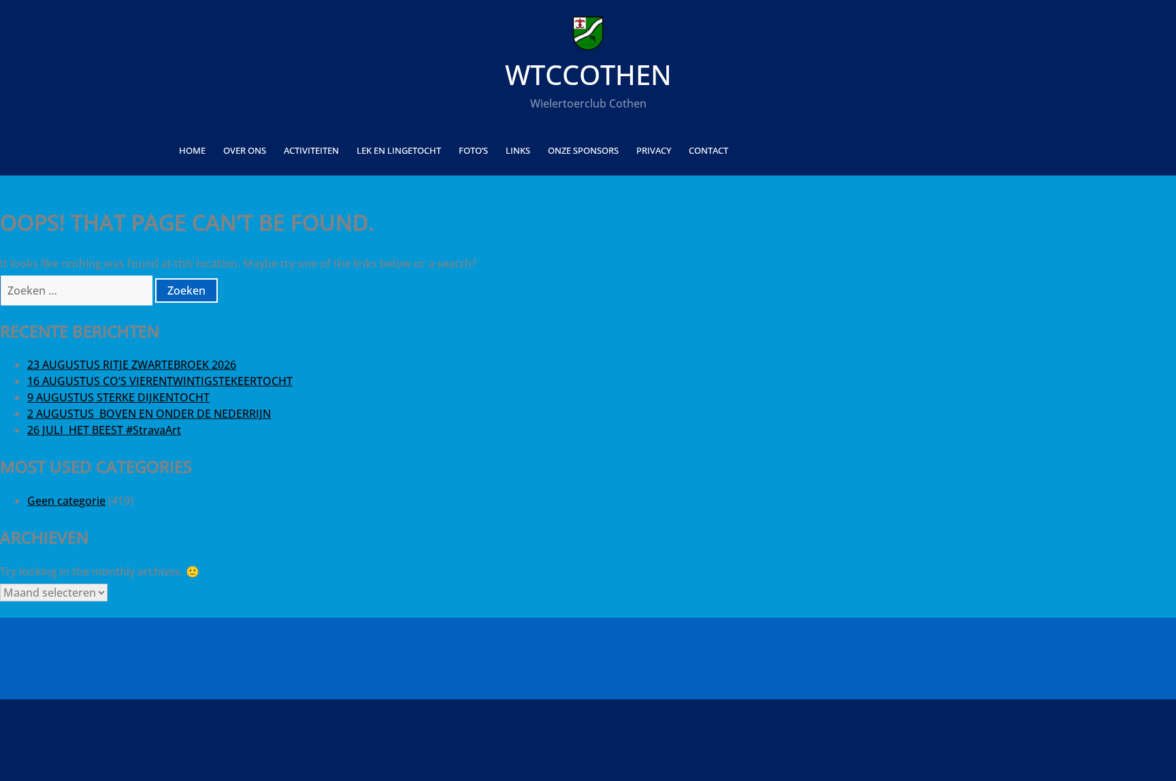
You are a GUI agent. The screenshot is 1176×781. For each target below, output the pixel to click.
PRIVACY (653, 150)
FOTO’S (473, 150)
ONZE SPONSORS (583, 150)
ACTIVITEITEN (311, 150)
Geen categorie (66, 500)
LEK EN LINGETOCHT (399, 150)
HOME (192, 150)
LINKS (518, 150)
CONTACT (708, 150)
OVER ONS (244, 150)
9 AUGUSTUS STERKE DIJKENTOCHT (118, 397)
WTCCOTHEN (588, 74)
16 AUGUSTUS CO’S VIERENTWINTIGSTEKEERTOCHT (160, 380)
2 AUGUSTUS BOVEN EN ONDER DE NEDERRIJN (149, 413)
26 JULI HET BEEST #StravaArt (104, 429)
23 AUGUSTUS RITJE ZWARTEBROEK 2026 (131, 364)
